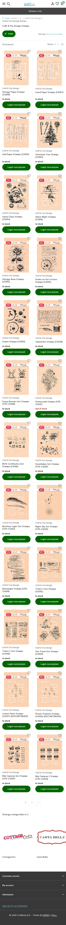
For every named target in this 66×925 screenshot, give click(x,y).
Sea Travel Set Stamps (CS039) (46, 653)
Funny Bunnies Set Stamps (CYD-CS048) (15, 403)
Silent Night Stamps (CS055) (45, 218)
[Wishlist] (57, 4)
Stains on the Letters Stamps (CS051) (46, 280)
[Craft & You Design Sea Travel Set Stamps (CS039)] (49, 627)
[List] (62, 44)
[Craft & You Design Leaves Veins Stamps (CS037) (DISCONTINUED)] (16, 689)
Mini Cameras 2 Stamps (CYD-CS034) (46, 777)
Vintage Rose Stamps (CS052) (13, 280)
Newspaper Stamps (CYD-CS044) (15, 590)
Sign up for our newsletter (14, 906)
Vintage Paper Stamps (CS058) (13, 93)
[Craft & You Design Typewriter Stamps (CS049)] (49, 317)
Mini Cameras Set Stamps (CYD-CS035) (14, 777)
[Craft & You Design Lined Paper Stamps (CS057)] (49, 68)
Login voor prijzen (16, 104)
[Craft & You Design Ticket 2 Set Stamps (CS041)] (49, 564)
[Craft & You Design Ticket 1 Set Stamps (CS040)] (16, 627)
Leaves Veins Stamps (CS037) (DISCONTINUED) (15, 715)
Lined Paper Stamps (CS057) (49, 92)
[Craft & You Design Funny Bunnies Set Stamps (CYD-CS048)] (16, 377)
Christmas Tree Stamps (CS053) (46, 156)
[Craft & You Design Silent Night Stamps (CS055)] (49, 192)
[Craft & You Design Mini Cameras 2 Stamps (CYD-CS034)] (49, 752)
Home (14, 18)
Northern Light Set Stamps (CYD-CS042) (16, 527)
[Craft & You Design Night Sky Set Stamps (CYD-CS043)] (49, 502)
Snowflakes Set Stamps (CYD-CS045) (47, 465)
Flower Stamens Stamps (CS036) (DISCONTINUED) (48, 715)
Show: (50, 44)
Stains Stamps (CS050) (13, 341)
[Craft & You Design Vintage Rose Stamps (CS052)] (16, 255)
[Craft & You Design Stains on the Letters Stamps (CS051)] (49, 255)
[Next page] (38, 802)
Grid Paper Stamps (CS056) (15, 154)
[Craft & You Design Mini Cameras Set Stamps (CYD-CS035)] (16, 752)
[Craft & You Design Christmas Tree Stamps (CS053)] (49, 130)
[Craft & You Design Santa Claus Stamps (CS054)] (16, 192)
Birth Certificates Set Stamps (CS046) (13, 465)
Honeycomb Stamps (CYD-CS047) (48, 403)
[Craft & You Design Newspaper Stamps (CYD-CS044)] (16, 564)
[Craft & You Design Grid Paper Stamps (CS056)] (16, 130)
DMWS (46, 915)
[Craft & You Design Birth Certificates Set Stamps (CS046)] (16, 439)
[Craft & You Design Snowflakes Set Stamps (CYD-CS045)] (49, 439)
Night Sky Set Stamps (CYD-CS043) (46, 528)
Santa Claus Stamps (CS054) (12, 218)
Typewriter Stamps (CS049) (49, 342)
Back (7, 18)
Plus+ (54, 915)
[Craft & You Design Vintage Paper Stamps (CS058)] (16, 68)
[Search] (8, 3)
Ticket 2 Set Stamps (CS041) (45, 590)
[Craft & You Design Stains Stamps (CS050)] (16, 317)
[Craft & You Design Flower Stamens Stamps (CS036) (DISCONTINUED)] (49, 689)
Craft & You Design (32, 18)
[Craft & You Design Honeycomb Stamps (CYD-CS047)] (49, 377)
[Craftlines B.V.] (33, 4)
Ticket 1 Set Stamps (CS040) (12, 652)
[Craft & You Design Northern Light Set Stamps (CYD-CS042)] (16, 502)
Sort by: (42, 34)
